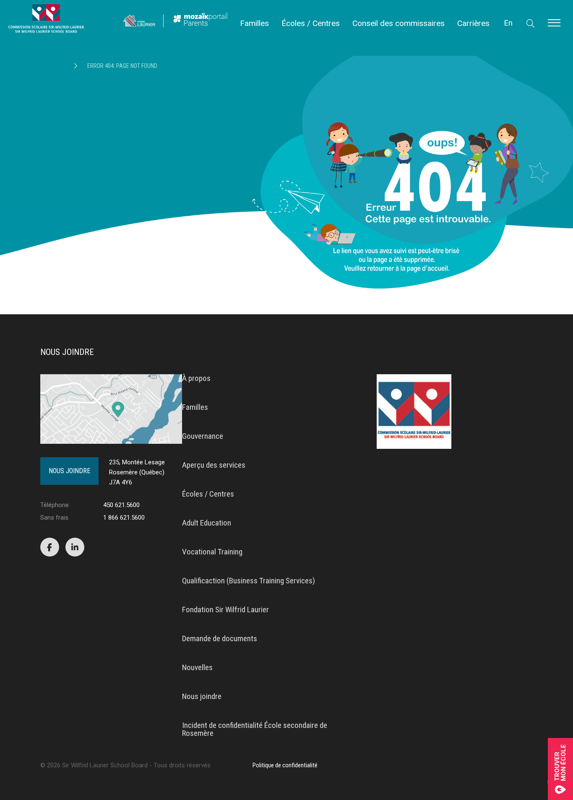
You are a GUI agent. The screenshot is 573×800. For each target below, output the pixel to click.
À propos (196, 378)
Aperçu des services (213, 465)
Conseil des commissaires (398, 23)
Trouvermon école (560, 762)
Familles (254, 23)
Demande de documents (219, 638)
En (508, 22)
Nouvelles (197, 667)
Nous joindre (69, 471)
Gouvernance (202, 436)
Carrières (473, 23)
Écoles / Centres (310, 23)
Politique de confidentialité (285, 765)
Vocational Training (212, 552)
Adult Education (206, 523)
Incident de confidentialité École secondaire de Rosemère (254, 729)
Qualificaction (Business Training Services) (248, 581)
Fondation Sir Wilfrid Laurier (225, 610)
